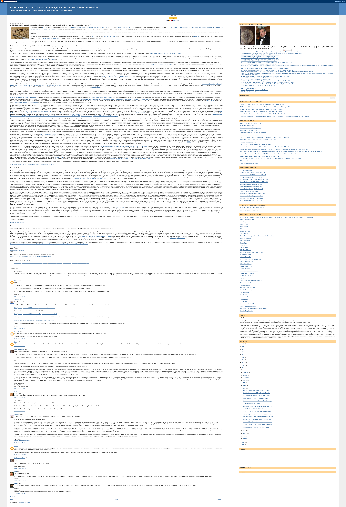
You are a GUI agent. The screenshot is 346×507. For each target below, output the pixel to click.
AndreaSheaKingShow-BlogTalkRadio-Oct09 (251, 186)
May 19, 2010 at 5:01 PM (19, 296)
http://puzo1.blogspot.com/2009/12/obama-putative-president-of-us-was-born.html (35, 314)
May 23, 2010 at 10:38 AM (19, 480)
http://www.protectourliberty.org (22, 440)
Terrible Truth (243, 294)
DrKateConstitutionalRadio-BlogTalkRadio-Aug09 (252, 193)
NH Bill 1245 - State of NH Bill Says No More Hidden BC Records (258, 85)
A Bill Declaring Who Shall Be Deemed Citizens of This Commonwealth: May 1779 (32, 164)
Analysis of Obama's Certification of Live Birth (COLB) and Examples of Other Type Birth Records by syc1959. (269, 153)
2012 (243, 362)
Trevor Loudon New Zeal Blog (247, 304)
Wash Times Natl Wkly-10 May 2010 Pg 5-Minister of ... (257, 406)
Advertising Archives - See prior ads (249, 210)
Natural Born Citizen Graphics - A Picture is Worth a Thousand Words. (258, 139)
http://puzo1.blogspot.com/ (17, 250)
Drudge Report (243, 243)
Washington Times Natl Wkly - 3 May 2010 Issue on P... (257, 419)
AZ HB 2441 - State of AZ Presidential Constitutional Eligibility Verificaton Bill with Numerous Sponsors (267, 82)
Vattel (87, 263)
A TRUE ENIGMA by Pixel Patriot (251, 403)
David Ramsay (39, 263)
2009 (243, 442)
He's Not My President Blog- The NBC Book (251, 252)
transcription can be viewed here (48, 134)
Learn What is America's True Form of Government (253, 132)
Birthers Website (244, 229)
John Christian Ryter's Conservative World (251, 259)
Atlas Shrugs (243, 221)
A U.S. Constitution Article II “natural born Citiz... (255, 398)
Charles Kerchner (17, 263)
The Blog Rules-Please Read (248, 88)
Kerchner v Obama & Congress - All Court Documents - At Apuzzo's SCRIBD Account (262, 104)
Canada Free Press (245, 231)
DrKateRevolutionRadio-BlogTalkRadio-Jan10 (251, 196)
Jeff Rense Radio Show (246, 170)
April (244, 430)
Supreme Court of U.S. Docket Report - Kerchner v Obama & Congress (259, 58)
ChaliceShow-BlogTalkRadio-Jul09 (249, 191)
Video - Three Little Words (246, 161)
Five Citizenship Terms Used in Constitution (251, 135)
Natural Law (74, 263)
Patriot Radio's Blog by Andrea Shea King (250, 280)
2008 (243, 444)
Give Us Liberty (244, 247)
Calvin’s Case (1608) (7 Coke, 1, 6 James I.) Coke (38, 111)
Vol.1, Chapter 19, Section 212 (51, 38)
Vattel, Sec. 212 (58, 157)
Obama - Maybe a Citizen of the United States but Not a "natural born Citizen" (30, 256)
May (244, 388)
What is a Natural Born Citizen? (248, 142)
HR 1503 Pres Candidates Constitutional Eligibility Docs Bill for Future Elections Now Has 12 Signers (267, 81)
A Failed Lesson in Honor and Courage (253, 408)
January (245, 438)
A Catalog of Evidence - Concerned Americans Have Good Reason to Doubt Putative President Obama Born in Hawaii (271, 53)
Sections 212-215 (140, 113)
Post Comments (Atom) (24, 502)
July (244, 383)
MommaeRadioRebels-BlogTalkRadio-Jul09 (251, 200)
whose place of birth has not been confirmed (26, 102)
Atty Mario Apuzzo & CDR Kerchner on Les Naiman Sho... (258, 424)
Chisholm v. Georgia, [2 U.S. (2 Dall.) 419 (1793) (114, 76)
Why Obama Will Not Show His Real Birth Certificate (253, 308)
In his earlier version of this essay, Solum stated (23, 97)
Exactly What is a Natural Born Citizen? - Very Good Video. (255, 144)
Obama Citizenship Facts (246, 266)
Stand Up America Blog (246, 289)
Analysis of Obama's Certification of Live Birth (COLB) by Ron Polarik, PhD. (260, 156)
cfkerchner (17, 299)
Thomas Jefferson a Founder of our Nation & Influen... (257, 427)
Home (116, 499)
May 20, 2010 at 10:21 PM (19, 454)
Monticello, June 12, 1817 (17, 222)
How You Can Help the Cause (248, 91)
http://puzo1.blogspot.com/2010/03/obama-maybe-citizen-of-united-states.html (34, 308)
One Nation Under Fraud (246, 275)
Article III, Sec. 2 (96, 87)
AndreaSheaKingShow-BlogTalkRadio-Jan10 (251, 184)
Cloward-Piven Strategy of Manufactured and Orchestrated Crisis (257, 236)
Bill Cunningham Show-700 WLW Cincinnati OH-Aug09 (254, 179)
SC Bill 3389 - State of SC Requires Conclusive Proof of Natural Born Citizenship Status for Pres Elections (268, 83)
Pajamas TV (243, 278)
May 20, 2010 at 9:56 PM (19, 442)
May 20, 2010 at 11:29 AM (19, 388)
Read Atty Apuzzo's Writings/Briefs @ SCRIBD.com (254, 90)
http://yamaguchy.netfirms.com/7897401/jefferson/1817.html (95, 236)
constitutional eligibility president (29, 263)
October (245, 375)
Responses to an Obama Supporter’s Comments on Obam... (258, 416)
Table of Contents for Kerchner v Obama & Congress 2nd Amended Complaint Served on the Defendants (267, 114)
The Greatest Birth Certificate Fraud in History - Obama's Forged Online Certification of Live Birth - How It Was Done (270, 158)
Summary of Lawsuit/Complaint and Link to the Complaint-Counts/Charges (260, 59)
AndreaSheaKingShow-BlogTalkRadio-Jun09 (251, 189)
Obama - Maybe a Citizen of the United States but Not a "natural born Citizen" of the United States (266, 62)
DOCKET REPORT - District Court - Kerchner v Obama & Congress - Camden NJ (261, 111)
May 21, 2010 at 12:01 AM (19, 468)
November (246, 372)
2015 (243, 357)
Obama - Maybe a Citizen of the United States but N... (257, 414)
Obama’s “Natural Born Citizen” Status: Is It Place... (256, 390)
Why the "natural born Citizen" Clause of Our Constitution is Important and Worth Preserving (265, 76)
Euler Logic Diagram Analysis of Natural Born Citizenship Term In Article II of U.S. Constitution (264, 137)
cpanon (16, 446)
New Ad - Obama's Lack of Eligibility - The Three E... (256, 393)
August (245, 380)
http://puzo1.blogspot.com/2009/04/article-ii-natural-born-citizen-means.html (34, 320)
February (245, 436)
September (246, 377)
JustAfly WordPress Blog (246, 261)
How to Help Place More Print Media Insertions (252, 207)
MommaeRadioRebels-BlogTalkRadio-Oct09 (251, 198)
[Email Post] (30, 260)
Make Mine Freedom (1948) (247, 125)
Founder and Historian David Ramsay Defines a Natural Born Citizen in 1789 (130, 158)
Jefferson (45, 263)
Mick (15, 391)
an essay (44, 27)
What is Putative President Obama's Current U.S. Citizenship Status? (259, 77)
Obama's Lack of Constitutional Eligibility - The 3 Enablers (256, 79)
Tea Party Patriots (244, 292)
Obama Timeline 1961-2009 (247, 273)
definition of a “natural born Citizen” (126, 27)
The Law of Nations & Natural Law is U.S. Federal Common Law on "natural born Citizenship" (265, 68)
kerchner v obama (52, 263)
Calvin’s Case (120, 207)
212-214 (189, 142)
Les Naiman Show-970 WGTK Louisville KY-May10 (253, 175)
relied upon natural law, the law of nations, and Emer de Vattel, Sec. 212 (88, 27)
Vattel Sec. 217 (210, 100)
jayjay (15, 280)
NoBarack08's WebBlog (246, 264)
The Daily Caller (244, 299)
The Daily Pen (243, 301)
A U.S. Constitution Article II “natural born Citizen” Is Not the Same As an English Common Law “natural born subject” (50, 25)
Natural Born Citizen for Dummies (248, 130)
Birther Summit (244, 226)
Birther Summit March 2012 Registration (250, 128)
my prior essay (197, 36)
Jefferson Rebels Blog (245, 257)
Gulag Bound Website (245, 250)
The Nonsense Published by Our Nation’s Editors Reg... (257, 401)
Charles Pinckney (75, 114)
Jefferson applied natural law (177, 238)
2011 (243, 365)
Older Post (220, 499)
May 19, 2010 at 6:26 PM (19, 328)
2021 (243, 344)
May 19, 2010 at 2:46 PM (19, 276)
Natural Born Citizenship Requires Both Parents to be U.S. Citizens (258, 64)
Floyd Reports (243, 245)
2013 (243, 360)
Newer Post (13, 499)
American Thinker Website (247, 219)
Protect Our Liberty (245, 285)
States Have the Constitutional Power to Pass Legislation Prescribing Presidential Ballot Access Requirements (269, 51)
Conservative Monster (245, 238)
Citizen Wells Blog (244, 233)
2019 (243, 349)
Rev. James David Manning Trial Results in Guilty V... (257, 395)
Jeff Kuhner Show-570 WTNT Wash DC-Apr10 (252, 177)
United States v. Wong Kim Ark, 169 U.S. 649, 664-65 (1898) (158, 64)
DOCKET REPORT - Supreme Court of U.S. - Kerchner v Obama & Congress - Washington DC (265, 106)
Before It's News (244, 224)
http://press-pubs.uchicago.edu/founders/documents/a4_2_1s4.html (91, 178)
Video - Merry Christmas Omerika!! (249, 163)
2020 (243, 346)
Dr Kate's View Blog (245, 240)
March (245, 433)
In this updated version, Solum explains (102, 97)
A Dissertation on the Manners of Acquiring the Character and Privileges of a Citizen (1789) (123, 146)
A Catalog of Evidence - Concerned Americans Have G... (257, 411)
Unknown (16, 331)
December (246, 369)
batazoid (16, 483)
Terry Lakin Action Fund (246, 297)
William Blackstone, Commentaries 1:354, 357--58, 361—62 (165, 53)
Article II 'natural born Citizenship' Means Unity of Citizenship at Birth (259, 61)
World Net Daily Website (246, 311)
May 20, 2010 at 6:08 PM (19, 397)
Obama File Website (245, 268)
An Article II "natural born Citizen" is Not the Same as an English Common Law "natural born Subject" (267, 70)
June (244, 385)
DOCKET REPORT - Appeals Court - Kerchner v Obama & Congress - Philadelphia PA (262, 109)
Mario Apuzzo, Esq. (19, 349)
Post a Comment (14, 497)
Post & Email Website (245, 282)
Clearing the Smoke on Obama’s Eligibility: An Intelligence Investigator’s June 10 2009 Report (264, 146)
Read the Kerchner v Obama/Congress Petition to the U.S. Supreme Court (260, 55)
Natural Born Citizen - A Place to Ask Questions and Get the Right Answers (54, 7)
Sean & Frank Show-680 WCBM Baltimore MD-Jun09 (254, 182)
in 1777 (94, 36)
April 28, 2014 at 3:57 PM (19, 493)
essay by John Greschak (110, 36)
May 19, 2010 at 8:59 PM (19, 338)
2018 (243, 352)
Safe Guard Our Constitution (247, 287)
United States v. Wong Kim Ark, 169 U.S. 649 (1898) (41, 59)
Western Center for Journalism (248, 306)
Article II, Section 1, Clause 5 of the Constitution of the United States (48, 32)
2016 (243, 354)
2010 (243, 367)
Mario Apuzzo (59, 263)
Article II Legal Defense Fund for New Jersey (251, 123)
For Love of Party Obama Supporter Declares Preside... (257, 422)
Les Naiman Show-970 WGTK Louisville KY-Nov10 (253, 172)
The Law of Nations (81, 263)
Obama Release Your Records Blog (249, 271)
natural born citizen (67, 263)
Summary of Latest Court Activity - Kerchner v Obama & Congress (258, 56)
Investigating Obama (245, 254)
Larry (15, 342)
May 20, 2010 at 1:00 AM (19, 346)
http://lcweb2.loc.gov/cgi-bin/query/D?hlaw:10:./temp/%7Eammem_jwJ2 (99, 116)
